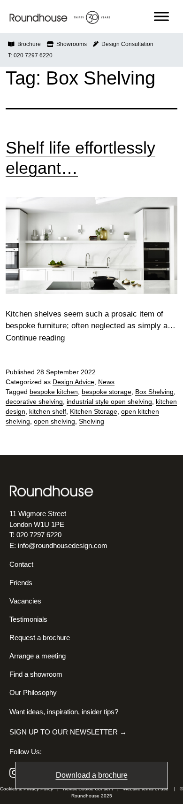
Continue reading (35, 337)
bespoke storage (106, 391)
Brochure (28, 44)
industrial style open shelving (109, 401)
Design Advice (73, 382)
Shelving (91, 421)
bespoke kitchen (54, 391)
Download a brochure (92, 775)
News (106, 382)
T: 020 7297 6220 (30, 55)
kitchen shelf (47, 411)
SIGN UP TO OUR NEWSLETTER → (68, 732)
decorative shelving (34, 401)
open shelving (54, 421)
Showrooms (70, 44)
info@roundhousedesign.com (62, 545)
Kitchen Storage (93, 411)
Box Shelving (154, 391)
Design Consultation (126, 44)
